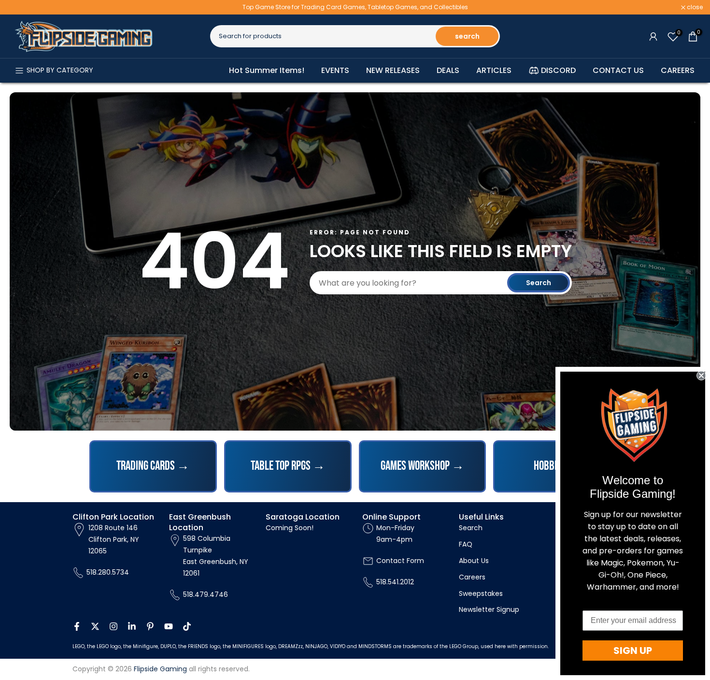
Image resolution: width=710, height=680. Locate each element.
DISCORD (558, 70)
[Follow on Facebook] (76, 626)
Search (538, 283)
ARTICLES (493, 70)
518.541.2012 (395, 582)
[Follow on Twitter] (95, 626)
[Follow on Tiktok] (187, 626)
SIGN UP (632, 650)
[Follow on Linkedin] (132, 626)
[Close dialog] (701, 375)
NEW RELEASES (393, 70)
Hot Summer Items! (266, 70)
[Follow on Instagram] (113, 626)
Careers (472, 577)
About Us (474, 560)
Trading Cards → (152, 466)
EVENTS (335, 70)
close (20, 7)
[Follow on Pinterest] (150, 626)
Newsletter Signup (489, 609)
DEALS (448, 70)
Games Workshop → (422, 466)
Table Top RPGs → (288, 466)
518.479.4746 (205, 594)
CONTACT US (618, 70)
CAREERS (678, 70)
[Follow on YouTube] (168, 626)
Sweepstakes (481, 593)
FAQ (465, 544)
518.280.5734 (107, 572)
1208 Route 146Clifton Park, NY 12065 (113, 539)
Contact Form (400, 560)
